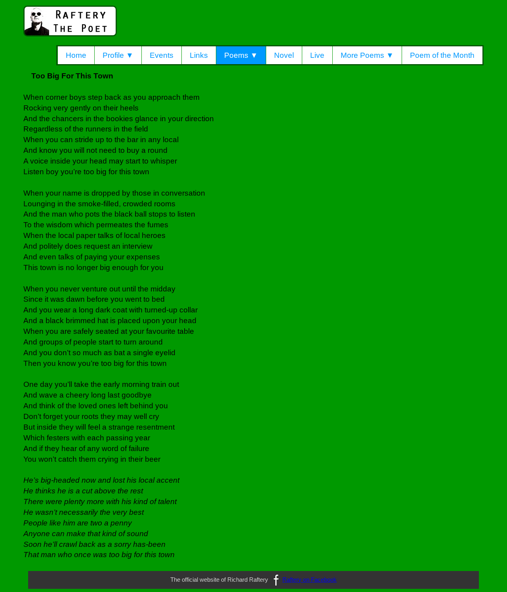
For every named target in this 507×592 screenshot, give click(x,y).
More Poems (362, 55)
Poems (236, 55)
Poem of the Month (442, 55)
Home (76, 55)
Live (317, 55)
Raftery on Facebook (309, 579)
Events (161, 55)
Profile (113, 55)
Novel (284, 55)
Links (199, 55)
